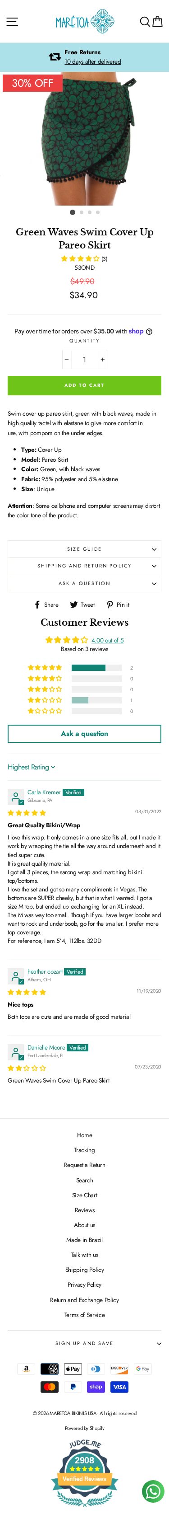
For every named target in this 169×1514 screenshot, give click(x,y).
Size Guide (84, 549)
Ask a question (84, 583)
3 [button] (90, 213)
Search (84, 1180)
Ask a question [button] (84, 733)
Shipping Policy (84, 1269)
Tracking (84, 1149)
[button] (81, 258)
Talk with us (84, 1254)
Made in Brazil (84, 1239)
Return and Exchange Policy (84, 1299)
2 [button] (82, 213)
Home (84, 1134)
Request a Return (84, 1164)
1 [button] (72, 212)
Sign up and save (84, 1343)
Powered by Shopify (85, 1428)
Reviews (85, 1209)
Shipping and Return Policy (84, 565)
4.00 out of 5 (107, 640)
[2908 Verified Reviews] (84, 1508)
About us (84, 1224)
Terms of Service (84, 1314)
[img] (27, 812)
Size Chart (84, 1195)
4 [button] (98, 213)
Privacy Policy (84, 1284)
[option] (84, 57)
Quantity (84, 340)
